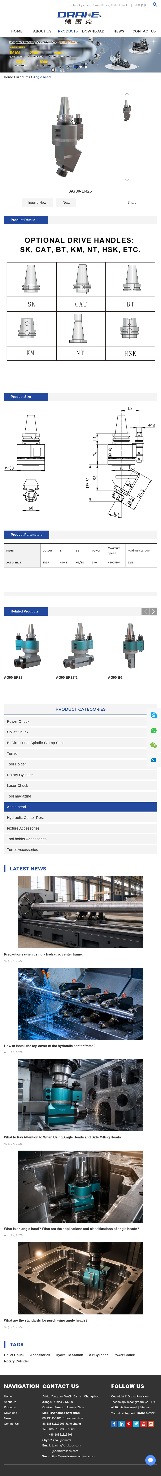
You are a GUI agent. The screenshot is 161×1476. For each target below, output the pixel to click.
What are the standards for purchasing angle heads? (46, 1320)
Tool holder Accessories (27, 839)
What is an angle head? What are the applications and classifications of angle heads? (71, 1229)
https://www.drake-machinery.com (73, 1456)
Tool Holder (16, 764)
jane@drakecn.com (65, 1451)
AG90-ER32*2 (67, 677)
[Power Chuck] (80, 55)
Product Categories (81, 709)
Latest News (28, 869)
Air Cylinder (98, 1355)
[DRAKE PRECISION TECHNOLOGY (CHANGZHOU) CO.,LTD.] (80, 18)
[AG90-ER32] (28, 646)
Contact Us (144, 31)
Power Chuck (100, 5)
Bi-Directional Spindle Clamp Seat (35, 743)
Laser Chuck (17, 785)
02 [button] (80, 66)
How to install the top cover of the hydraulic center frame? (50, 1046)
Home (16, 31)
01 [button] (75, 66)
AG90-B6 (115, 677)
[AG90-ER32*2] (80, 646)
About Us (42, 31)
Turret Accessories (22, 850)
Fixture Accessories (23, 828)
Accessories (40, 1355)
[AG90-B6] (132, 646)
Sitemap (145, 1407)
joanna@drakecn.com (66, 1445)
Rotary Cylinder (79, 5)
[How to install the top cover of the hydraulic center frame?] (80, 1004)
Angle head (42, 77)
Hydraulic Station (69, 1355)
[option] (80, 55)
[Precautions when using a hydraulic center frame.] (80, 912)
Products (68, 31)
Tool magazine (19, 796)
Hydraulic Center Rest (25, 818)
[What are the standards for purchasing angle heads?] (80, 1278)
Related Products (24, 611)
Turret (12, 753)
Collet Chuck (119, 5)
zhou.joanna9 (62, 1440)
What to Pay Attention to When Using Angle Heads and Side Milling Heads (62, 1137)
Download (93, 31)
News (118, 31)
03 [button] (85, 66)
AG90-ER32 (13, 677)
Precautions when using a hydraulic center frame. (43, 954)
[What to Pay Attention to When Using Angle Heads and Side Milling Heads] (80, 1095)
